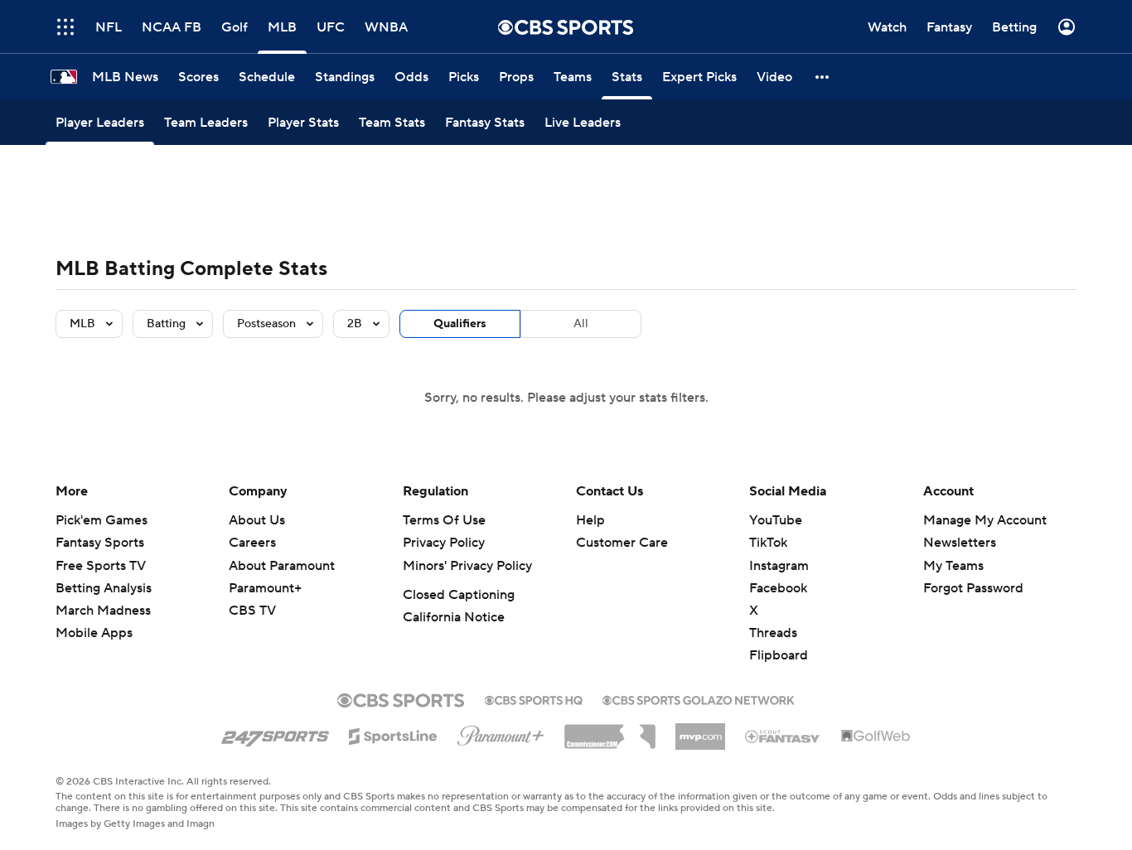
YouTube (775, 520)
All (580, 323)
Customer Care (622, 542)
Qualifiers (459, 323)
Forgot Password (973, 588)
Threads (773, 633)
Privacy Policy (444, 542)
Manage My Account (985, 520)
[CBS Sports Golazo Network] (698, 698)
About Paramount (282, 566)
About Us (257, 520)
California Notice (454, 617)
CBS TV (252, 610)
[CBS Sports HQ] (534, 698)
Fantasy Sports (100, 542)
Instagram (779, 566)
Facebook (778, 588)
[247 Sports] (275, 733)
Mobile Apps (94, 633)
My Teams (953, 566)
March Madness (103, 610)
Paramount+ (265, 588)
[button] (823, 76)
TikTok (768, 542)
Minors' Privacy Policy (467, 566)
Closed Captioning (459, 595)
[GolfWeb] (876, 736)
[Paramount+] (500, 732)
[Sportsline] (393, 734)
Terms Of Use (444, 520)
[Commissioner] (609, 730)
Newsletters (959, 542)
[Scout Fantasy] (783, 735)
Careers (252, 542)
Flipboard (778, 655)
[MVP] (700, 730)
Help (590, 520)
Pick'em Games (102, 520)
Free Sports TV (101, 566)
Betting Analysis (104, 588)
